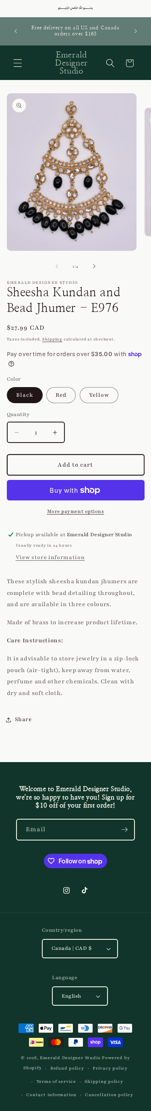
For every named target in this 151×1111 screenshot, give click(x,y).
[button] (17, 63)
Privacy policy (110, 1068)
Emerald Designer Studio (70, 1058)
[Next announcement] (136, 31)
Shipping (52, 339)
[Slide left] (57, 266)
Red (61, 395)
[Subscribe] (124, 829)
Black (25, 395)
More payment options (75, 511)
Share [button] (23, 719)
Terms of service (56, 1081)
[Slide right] (94, 266)
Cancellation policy (109, 1095)
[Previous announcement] (16, 31)
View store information (50, 557)
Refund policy (67, 1068)
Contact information (51, 1095)
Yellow (99, 395)
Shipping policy (104, 1081)
